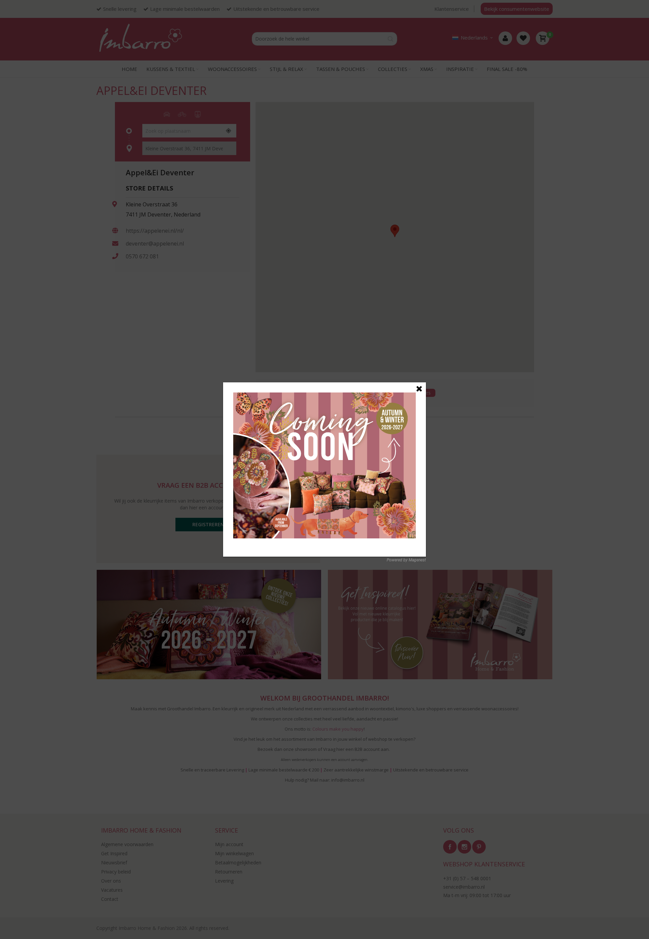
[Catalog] (324, 395)
